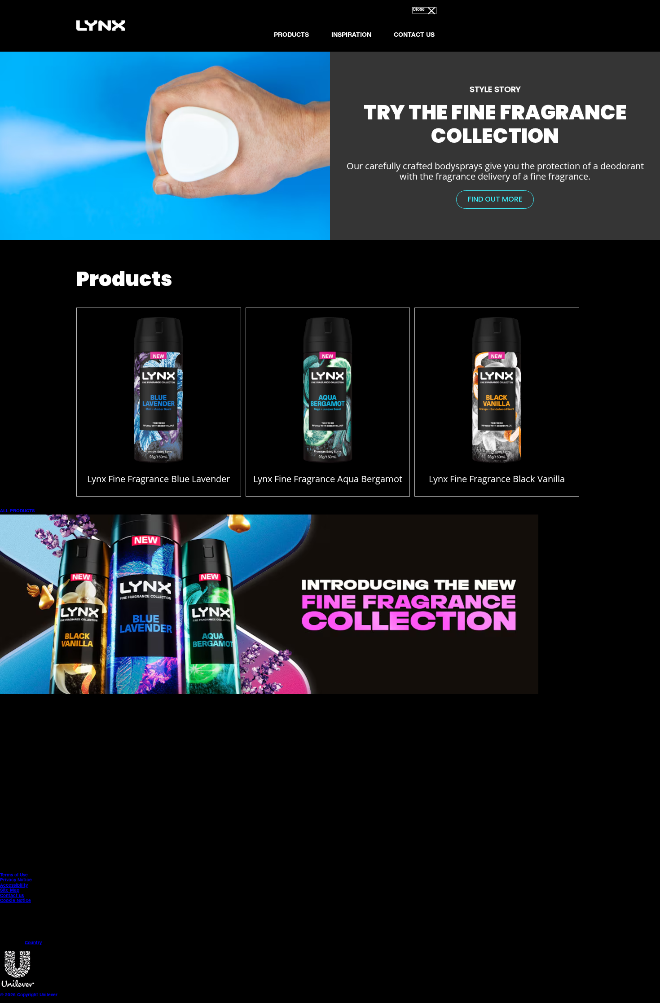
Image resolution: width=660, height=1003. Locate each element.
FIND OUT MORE (501, 201)
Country (33, 943)
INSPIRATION (351, 35)
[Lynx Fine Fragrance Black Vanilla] (496, 393)
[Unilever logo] (18, 986)
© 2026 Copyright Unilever (28, 995)
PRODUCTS (291, 35)
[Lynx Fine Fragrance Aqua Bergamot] (328, 393)
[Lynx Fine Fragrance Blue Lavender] (158, 393)
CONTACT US (414, 35)
